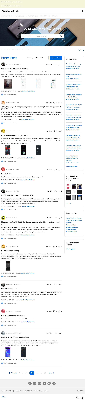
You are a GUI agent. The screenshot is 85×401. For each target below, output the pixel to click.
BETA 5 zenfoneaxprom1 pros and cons (15, 135)
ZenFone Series (11, 50)
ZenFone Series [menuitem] (18, 16)
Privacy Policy (18, 391)
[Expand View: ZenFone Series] (23, 16)
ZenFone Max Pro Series (28, 91)
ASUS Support (70, 249)
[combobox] (49, 36)
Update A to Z (6, 173)
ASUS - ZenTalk (10, 11)
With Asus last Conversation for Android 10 (17, 195)
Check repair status (72, 227)
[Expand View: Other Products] (49, 16)
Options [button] (80, 50)
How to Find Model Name (73, 218)
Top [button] (4, 397)
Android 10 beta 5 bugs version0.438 (15, 337)
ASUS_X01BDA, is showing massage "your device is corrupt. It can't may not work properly (31, 108)
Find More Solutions (72, 166)
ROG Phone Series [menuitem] (31, 16)
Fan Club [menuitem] (54, 16)
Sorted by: (30, 58)
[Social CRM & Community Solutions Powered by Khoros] (79, 397)
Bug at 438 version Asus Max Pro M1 (14, 69)
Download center (71, 229)
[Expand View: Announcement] (11, 16)
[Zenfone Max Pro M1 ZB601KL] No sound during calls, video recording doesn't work (30, 223)
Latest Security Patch (9, 289)
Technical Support (71, 232)
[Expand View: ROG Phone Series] (37, 16)
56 (37, 373)
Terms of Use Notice (7, 391)
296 (45, 373)
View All (68, 204)
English (3, 50)
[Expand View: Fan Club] (58, 16)
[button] (68, 186)
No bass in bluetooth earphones (13, 315)
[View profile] (3, 64)
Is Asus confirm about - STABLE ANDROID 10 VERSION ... (72, 158)
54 (26, 373)
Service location (71, 225)
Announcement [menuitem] (6, 16)
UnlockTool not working (10, 251)
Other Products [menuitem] (44, 16)
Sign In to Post (56, 58)
